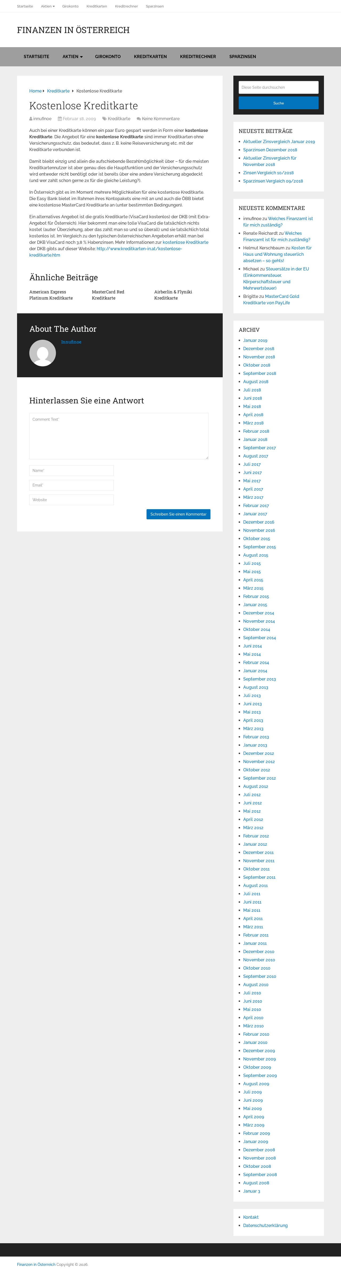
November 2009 (259, 1059)
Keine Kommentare (161, 118)
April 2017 (253, 489)
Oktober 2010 (256, 968)
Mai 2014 (252, 654)
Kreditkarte (119, 118)
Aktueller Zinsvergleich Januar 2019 (279, 141)
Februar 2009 (256, 1133)
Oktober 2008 (257, 1166)
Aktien (46, 6)
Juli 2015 (252, 563)
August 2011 (255, 885)
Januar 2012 (255, 844)
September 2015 (259, 546)
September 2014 (259, 637)
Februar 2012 (256, 835)
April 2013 (253, 720)
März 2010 (253, 1025)
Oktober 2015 (256, 538)
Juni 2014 (252, 646)
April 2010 (253, 1017)
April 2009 (253, 1116)
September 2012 (259, 778)
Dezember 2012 (258, 753)
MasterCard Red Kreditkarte (108, 294)
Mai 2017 (252, 480)
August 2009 (256, 1083)
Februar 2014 (256, 662)
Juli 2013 (252, 695)
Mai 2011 (251, 910)
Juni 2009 (253, 1100)
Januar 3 (251, 1191)
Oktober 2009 (257, 1067)
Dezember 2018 (258, 348)
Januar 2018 (255, 439)
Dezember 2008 (259, 1149)
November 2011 (258, 860)
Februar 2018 (256, 431)
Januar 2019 (255, 340)
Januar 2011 (255, 943)
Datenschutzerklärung (265, 1225)
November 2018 (259, 356)
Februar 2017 (256, 505)
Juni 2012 (252, 802)
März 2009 (253, 1125)
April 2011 (253, 918)
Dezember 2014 (258, 612)
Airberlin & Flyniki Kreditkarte (173, 294)
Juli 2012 (252, 794)
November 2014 (259, 621)
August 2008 (256, 1182)
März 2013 (253, 728)
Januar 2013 (255, 745)
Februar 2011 (256, 935)
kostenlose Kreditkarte (185, 242)
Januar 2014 (255, 670)
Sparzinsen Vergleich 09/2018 (273, 181)
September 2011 (259, 877)
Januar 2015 (255, 604)
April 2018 (253, 414)
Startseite (25, 6)
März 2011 (253, 926)
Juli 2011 (251, 893)
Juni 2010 (252, 1001)
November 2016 (259, 530)
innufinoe (42, 118)
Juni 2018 (252, 398)
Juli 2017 (252, 464)
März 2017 (253, 497)
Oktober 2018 (256, 365)
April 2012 (253, 819)
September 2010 (259, 976)
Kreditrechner (126, 6)
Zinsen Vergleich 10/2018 (268, 172)
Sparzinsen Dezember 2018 (270, 149)
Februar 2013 (256, 736)
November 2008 (259, 1158)
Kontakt (251, 1217)
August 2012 (255, 786)
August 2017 (255, 456)
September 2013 (259, 679)
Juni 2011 (252, 902)
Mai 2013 (252, 712)
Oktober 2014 (256, 629)
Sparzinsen (155, 6)
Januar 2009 (255, 1141)
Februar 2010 (256, 1034)
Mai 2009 (252, 1108)
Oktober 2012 (256, 769)
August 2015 (255, 555)
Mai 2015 (252, 571)
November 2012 (259, 761)
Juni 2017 (252, 472)
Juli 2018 (252, 389)
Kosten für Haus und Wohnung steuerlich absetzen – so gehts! (277, 254)
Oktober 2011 (256, 869)
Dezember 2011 (258, 852)
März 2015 (253, 588)
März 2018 (253, 423)
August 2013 (255, 687)
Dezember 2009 (259, 1050)
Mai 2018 (252, 406)
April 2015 (253, 579)
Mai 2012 (252, 811)
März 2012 (253, 827)
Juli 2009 (252, 1092)
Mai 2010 (252, 1009)
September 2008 (260, 1174)
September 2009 (260, 1075)
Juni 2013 (252, 703)
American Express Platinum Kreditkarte (51, 294)
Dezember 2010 (258, 951)
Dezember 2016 (258, 522)
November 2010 (259, 959)
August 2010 (256, 984)
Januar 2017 (255, 513)
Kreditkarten (97, 6)
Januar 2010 (255, 1042)
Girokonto (70, 6)
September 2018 (259, 373)
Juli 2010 (252, 992)
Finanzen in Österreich (73, 30)
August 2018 (256, 381)
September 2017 (259, 447)
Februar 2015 (256, 596)
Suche (278, 103)
